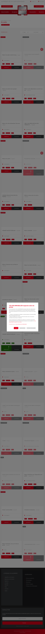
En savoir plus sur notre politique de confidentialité (18, 324)
